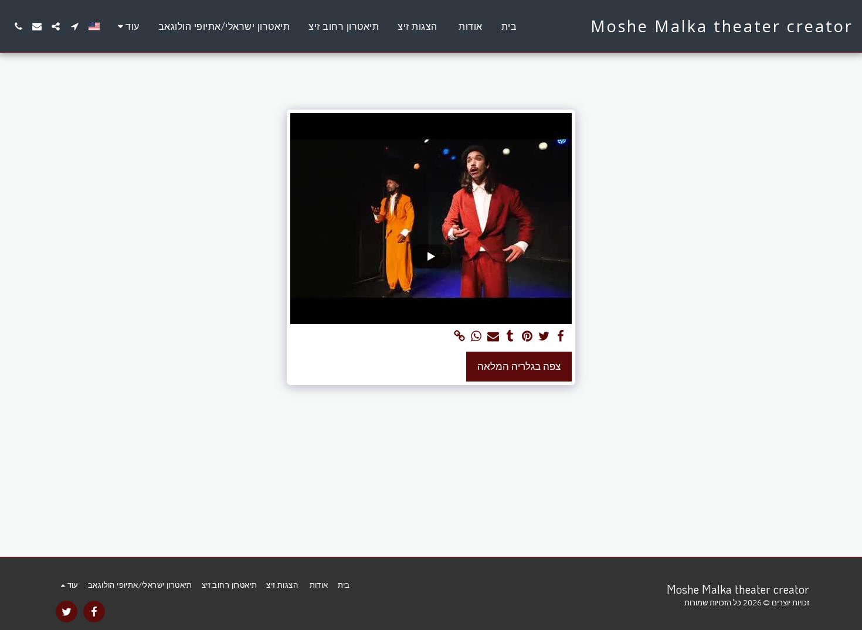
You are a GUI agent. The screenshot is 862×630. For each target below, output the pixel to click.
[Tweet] (544, 336)
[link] (459, 336)
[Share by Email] (493, 336)
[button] (74, 26)
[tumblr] (510, 336)
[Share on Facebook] (561, 336)
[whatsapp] (476, 336)
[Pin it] (527, 336)
